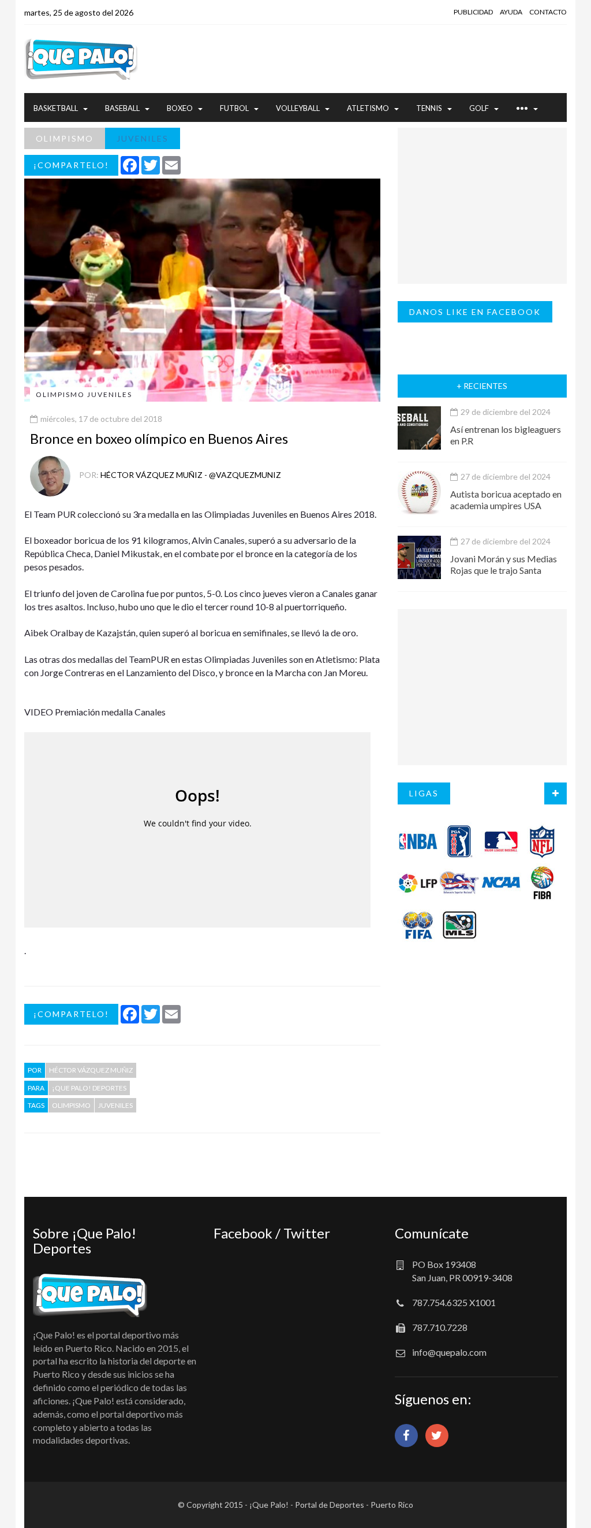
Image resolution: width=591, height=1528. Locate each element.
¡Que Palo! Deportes (89, 1088)
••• (522, 108)
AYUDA (511, 12)
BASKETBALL (55, 108)
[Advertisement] (342, 59)
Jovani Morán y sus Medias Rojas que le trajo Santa (503, 564)
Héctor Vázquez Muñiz (91, 1070)
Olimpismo (71, 1105)
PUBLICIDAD (473, 12)
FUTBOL (234, 108)
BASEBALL (122, 108)
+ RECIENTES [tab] (482, 386)
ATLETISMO (368, 108)
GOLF (479, 108)
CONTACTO (548, 12)
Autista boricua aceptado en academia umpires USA (506, 499)
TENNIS (429, 108)
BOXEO (180, 108)
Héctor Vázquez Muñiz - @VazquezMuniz (190, 475)
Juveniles (115, 1105)
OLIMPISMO (64, 138)
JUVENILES (143, 138)
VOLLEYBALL (298, 108)
